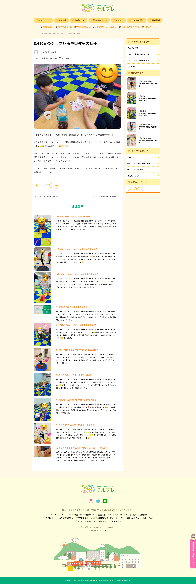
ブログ (39, 33)
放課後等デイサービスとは (105, 27)
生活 (57, 187)
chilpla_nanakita (134, 175)
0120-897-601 (102, 530)
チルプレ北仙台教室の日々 (138, 60)
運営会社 (102, 521)
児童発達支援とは (83, 27)
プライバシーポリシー (86, 521)
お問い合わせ (149, 27)
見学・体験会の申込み (130, 27)
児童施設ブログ (100, 20)
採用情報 (156, 20)
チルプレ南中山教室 (135, 169)
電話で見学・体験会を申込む (193, 554)
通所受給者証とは (64, 27)
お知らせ (119, 20)
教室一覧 (63, 20)
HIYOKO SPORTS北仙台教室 (139, 163)
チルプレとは (44, 20)
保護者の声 (80, 20)
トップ (53, 514)
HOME (34, 33)
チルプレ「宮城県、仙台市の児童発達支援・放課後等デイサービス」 (91, 580)
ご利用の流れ (47, 27)
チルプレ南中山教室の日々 (51, 33)
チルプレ (131, 157)
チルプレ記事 (132, 48)
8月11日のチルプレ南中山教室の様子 (105, 196)
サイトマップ (115, 521)
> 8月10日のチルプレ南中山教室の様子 (71, 33)
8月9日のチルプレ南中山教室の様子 (48, 196)
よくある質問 (138, 20)
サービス (44, 185)
